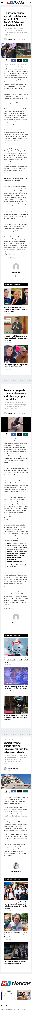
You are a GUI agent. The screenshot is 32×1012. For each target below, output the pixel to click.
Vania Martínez (13, 768)
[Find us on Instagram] (8, 1005)
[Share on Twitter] (19, 60)
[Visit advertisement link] (16, 995)
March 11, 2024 (11, 567)
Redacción (12, 39)
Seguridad (7, 929)
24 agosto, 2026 (7, 313)
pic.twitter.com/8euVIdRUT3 (15, 561)
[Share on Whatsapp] (25, 60)
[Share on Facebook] (13, 60)
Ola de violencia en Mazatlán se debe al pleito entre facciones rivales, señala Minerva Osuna (15, 935)
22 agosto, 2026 (7, 693)
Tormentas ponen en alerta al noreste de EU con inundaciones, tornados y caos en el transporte (15, 717)
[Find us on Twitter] (3, 1005)
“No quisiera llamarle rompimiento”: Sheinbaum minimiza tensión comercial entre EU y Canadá (15, 309)
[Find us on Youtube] (6, 1005)
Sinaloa (9, 739)
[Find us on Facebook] (1, 1005)
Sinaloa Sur (14, 739)
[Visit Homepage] (16, 2)
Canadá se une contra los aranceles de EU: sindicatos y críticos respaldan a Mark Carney (16, 660)
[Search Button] (30, 2)
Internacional (10, 387)
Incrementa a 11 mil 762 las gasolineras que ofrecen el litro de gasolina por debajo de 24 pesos (16, 338)
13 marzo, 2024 (21, 39)
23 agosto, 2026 (7, 664)
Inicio (5, 10)
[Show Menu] (2, 2)
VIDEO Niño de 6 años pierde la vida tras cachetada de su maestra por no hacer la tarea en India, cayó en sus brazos (15, 689)
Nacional (9, 10)
